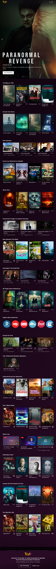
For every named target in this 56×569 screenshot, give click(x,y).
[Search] (49, 2)
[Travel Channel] (5, 2)
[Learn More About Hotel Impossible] (18, 155)
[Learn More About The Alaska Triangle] (18, 449)
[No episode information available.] (35, 449)
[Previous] (2, 39)
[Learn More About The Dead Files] (18, 283)
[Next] (53, 39)
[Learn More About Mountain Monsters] (18, 371)
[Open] (52, 2)
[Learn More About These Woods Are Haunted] (18, 350)
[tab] (24, 76)
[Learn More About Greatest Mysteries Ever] (53, 449)
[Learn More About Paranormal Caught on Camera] (18, 234)
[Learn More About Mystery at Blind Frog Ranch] (35, 350)
